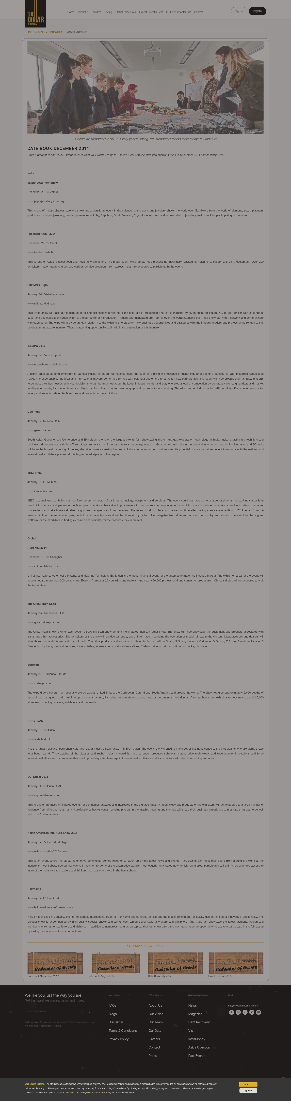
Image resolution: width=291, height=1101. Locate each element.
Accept (248, 1084)
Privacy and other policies (98, 1093)
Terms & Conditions (66, 1093)
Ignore (248, 1090)
